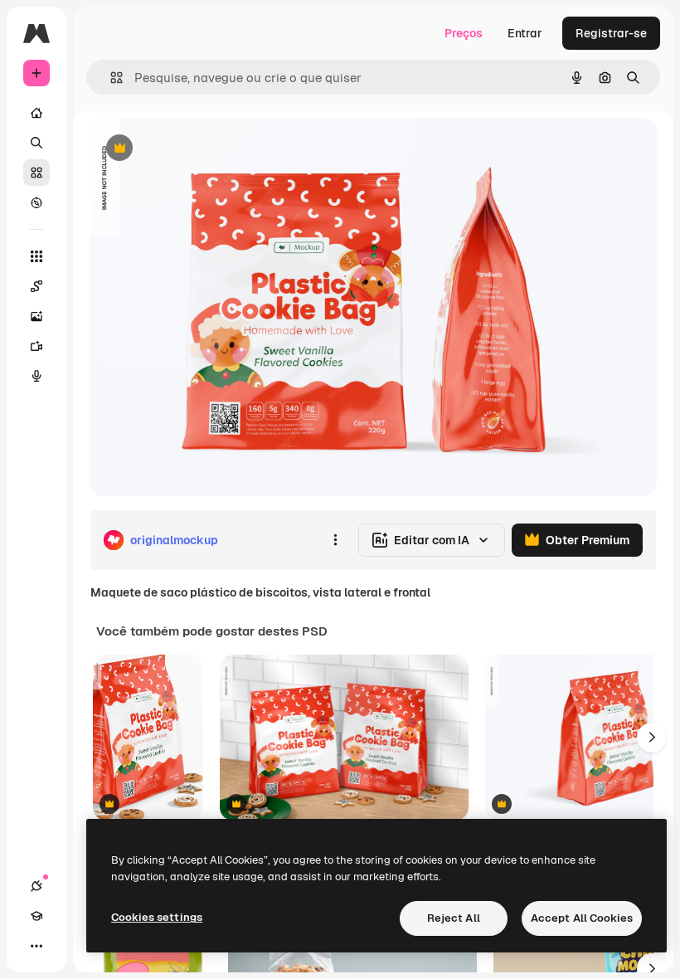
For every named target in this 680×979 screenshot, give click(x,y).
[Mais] (36, 946)
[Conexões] (36, 886)
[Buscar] (36, 142)
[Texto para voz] (36, 376)
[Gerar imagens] (36, 316)
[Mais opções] (335, 540)
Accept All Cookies (582, 918)
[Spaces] (36, 286)
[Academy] (36, 916)
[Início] (36, 113)
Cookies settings (156, 917)
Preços (463, 33)
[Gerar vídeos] (36, 346)
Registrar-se (611, 33)
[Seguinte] (652, 738)
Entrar (525, 33)
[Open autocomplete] (110, 77)
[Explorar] (36, 202)
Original (195, 149)
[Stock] (36, 172)
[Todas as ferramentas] (36, 256)
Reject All (453, 918)
